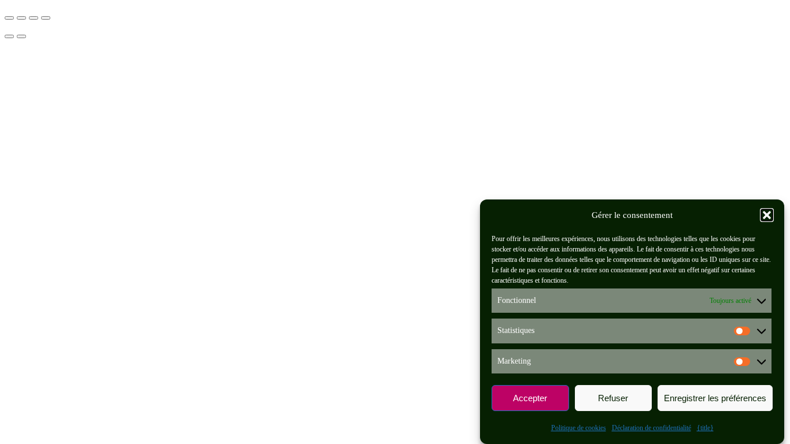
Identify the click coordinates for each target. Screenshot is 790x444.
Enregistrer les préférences (715, 398)
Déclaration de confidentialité (651, 428)
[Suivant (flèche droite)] (21, 36)
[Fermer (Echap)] (45, 18)
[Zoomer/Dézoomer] (9, 18)
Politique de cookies (578, 428)
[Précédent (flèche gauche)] (9, 36)
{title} (705, 428)
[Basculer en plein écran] (21, 18)
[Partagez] (33, 18)
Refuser (613, 398)
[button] (767, 215)
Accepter (530, 398)
